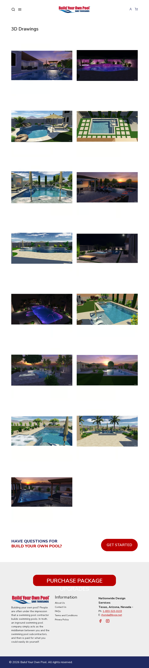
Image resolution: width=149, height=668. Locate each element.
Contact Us (60, 607)
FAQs (58, 611)
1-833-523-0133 (112, 611)
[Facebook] (100, 621)
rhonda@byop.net (111, 615)
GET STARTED (119, 544)
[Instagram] (107, 621)
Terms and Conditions (66, 615)
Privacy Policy (62, 619)
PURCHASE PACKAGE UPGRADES (74, 581)
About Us (60, 602)
